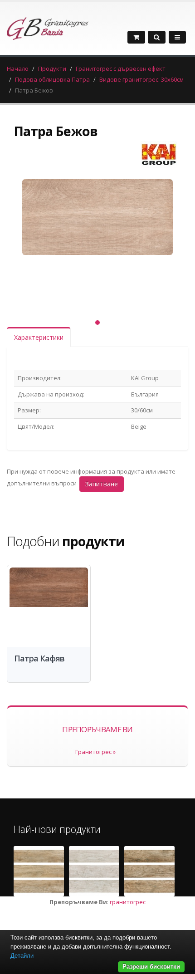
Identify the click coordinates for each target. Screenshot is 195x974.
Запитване (101, 484)
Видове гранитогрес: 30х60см (141, 79)
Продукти (52, 68)
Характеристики (38, 337)
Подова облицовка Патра (52, 79)
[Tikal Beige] (39, 871)
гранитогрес (128, 902)
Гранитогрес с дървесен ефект (121, 68)
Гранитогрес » (95, 752)
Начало (18, 68)
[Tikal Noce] (149, 871)
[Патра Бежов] (97, 240)
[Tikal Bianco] (94, 871)
